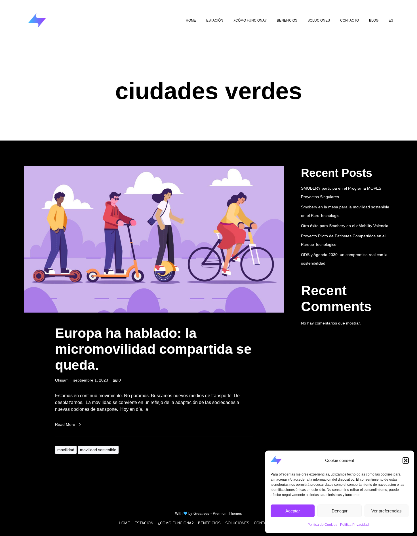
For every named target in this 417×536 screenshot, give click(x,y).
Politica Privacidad (354, 525)
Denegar (340, 510)
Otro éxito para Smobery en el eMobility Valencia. (345, 225)
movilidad (65, 449)
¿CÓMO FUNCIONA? (175, 523)
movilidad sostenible (98, 449)
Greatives (201, 513)
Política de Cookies (322, 525)
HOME (124, 523)
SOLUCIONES (237, 523)
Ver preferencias (386, 510)
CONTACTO (264, 523)
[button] (405, 460)
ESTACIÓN (143, 523)
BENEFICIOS (209, 523)
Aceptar (292, 510)
